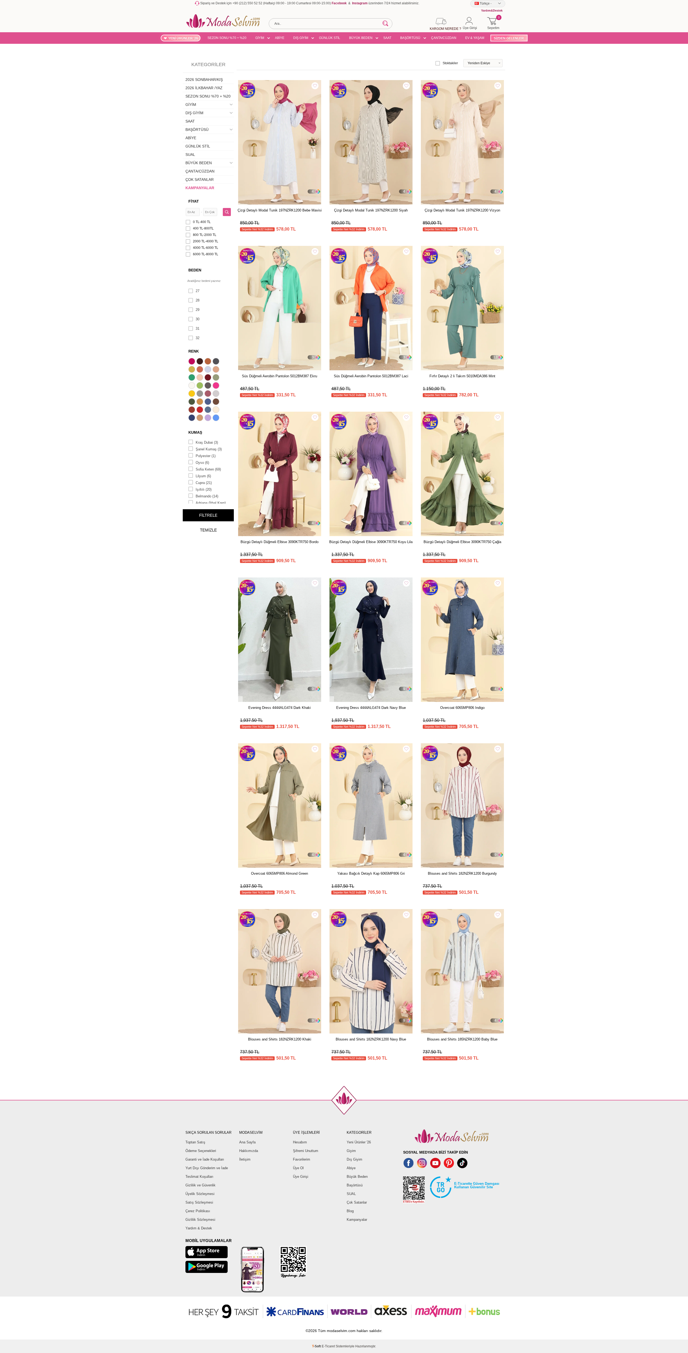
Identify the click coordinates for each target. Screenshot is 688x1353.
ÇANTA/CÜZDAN (443, 38)
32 (197, 338)
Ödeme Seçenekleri (200, 1151)
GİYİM (259, 38)
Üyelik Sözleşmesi (199, 1194)
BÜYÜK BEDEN (360, 38)
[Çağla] (217, 378)
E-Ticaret (328, 1346)
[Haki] (192, 402)
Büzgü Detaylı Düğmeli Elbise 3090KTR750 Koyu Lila (371, 542)
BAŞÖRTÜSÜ (410, 38)
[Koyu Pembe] (192, 362)
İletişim (244, 1159)
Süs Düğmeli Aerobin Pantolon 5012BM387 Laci (371, 376)
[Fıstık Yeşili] (200, 386)
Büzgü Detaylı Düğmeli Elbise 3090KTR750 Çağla (462, 542)
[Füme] (209, 386)
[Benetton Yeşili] (192, 378)
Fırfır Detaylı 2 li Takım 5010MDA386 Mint (462, 376)
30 (197, 319)
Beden (194, 270)
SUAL (190, 154)
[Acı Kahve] (200, 362)
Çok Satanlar (357, 1202)
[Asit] (192, 370)
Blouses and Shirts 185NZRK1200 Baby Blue (462, 1039)
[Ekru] (192, 386)
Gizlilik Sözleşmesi (200, 1220)
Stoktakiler (450, 63)
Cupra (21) (204, 483)
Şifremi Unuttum (305, 1151)
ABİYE (279, 38)
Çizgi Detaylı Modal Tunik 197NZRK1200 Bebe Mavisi (280, 210)
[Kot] (209, 410)
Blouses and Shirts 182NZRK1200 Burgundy (462, 873)
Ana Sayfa (247, 1142)
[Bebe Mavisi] (209, 370)
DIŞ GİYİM (300, 38)
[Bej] (217, 370)
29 (197, 310)
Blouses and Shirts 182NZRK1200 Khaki (279, 1039)
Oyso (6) (202, 463)
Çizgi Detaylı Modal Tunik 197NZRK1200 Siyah (371, 210)
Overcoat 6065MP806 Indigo (462, 708)
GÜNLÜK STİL (329, 38)
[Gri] (200, 394)
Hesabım (300, 1142)
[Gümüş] (217, 394)
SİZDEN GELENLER (509, 38)
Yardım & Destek (198, 1228)
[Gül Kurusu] (209, 394)
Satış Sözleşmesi (199, 1202)
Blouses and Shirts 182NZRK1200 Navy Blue (371, 1039)
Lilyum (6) (203, 476)
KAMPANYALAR (199, 188)
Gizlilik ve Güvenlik (200, 1185)
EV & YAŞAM (474, 38)
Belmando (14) (207, 496)
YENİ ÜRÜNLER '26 (183, 38)
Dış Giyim (354, 1159)
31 (197, 328)
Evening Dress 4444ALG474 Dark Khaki (279, 708)
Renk (193, 351)
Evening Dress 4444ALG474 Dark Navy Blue (371, 708)
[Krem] (217, 410)
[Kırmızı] (200, 410)
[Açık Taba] (209, 362)
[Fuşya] (217, 386)
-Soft (317, 1346)
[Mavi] (217, 418)
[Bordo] (209, 378)
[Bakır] (200, 370)
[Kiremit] (192, 410)
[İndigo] (209, 402)
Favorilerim (301, 1159)
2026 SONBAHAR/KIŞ (204, 79)
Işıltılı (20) (204, 489)
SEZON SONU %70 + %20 (226, 38)
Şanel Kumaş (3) (209, 449)
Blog (350, 1211)
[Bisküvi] (200, 378)
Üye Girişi (300, 1177)
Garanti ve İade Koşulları (204, 1159)
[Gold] (192, 394)
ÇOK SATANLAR (199, 179)
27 (197, 291)
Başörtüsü (355, 1185)
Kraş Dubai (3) (207, 442)
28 (197, 300)
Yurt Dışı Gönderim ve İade (206, 1168)
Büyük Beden (357, 1177)
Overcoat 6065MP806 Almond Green (279, 873)
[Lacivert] (192, 418)
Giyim (351, 1151)
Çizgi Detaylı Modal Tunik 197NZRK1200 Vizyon (462, 210)
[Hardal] (200, 402)
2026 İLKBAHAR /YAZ (204, 88)
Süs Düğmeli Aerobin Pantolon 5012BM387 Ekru (279, 376)
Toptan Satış (195, 1142)
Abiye (351, 1168)
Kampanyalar (357, 1220)
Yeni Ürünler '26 (359, 1142)
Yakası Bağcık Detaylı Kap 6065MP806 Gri (371, 873)
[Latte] (200, 418)
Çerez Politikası (197, 1211)
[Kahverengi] (217, 402)
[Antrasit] (217, 362)
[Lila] (209, 418)
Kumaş (195, 432)
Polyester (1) (206, 456)
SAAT (387, 38)
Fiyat (193, 201)
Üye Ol (298, 1168)
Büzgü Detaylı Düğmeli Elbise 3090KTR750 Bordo (279, 542)
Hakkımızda (248, 1151)
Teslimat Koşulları (199, 1177)
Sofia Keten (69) (208, 469)
